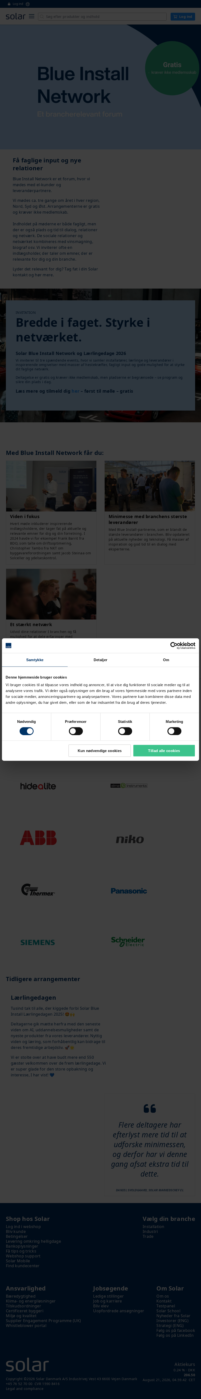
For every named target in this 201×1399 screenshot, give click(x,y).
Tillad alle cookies (164, 751)
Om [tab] (166, 659)
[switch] (76, 731)
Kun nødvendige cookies (100, 751)
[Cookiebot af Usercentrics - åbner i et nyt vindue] (173, 645)
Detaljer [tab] (100, 659)
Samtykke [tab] (34, 659)
